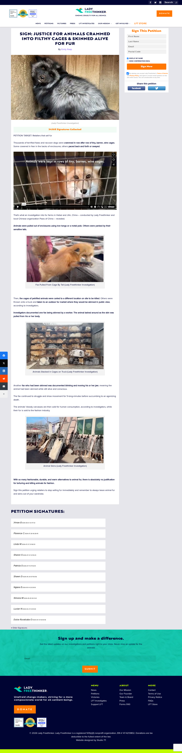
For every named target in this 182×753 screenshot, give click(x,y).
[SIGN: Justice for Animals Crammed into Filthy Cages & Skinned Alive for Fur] (65, 87)
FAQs (150, 700)
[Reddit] (4, 378)
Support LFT (97, 704)
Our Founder (125, 693)
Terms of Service (162, 73)
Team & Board (126, 697)
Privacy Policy (134, 75)
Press (72, 23)
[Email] (4, 386)
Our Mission (104, 23)
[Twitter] (156, 88)
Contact (152, 690)
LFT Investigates (86, 23)
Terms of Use (154, 693)
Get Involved (122, 23)
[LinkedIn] (4, 371)
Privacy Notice (155, 697)
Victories (61, 23)
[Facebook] (136, 88)
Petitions (48, 23)
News (38, 23)
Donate (164, 13)
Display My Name (136, 58)
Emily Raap (66, 49)
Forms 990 (124, 704)
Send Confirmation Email (139, 61)
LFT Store (140, 24)
